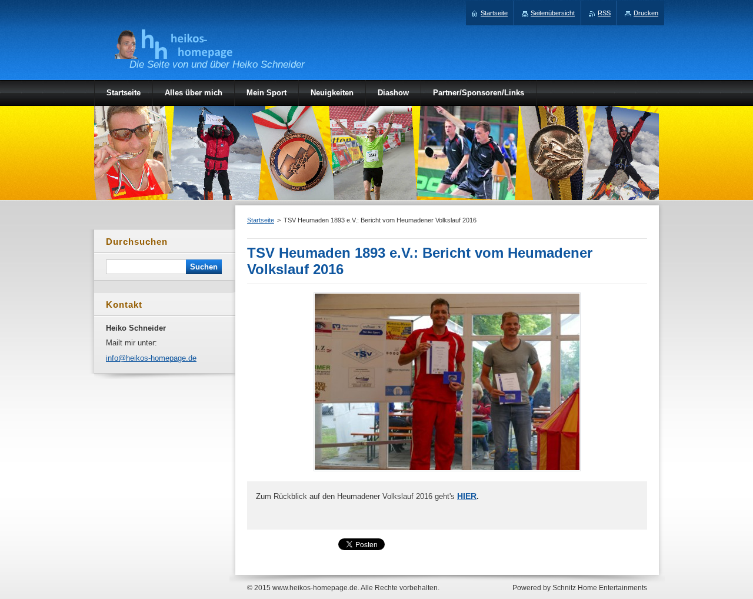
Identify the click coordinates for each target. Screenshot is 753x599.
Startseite (260, 220)
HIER (467, 496)
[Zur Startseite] (173, 53)
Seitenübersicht (553, 12)
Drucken (646, 12)
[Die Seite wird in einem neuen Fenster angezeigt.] (447, 471)
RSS (604, 12)
